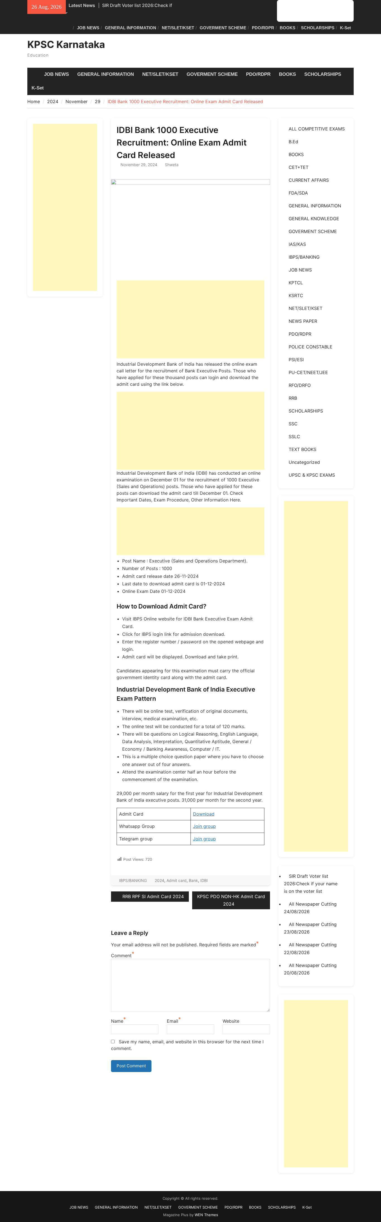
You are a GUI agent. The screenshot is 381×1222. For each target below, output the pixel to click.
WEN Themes (206, 1215)
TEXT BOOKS (302, 449)
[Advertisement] (190, 319)
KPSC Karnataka (66, 44)
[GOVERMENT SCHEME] (311, 11)
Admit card (177, 880)
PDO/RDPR (263, 27)
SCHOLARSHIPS (317, 27)
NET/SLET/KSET (178, 27)
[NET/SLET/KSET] (302, 11)
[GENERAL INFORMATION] (294, 11)
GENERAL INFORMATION (130, 27)
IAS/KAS (297, 244)
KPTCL (296, 282)
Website (231, 1021)
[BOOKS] (327, 11)
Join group (204, 826)
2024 (159, 880)
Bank (193, 880)
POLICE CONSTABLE (310, 347)
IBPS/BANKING (133, 880)
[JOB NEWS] (286, 11)
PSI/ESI (296, 359)
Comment (121, 955)
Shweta (172, 164)
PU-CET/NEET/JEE (308, 372)
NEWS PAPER (303, 321)
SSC (293, 423)
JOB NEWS (88, 27)
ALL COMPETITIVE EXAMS (317, 129)
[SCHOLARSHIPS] (336, 11)
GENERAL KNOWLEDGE (314, 218)
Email (172, 1021)
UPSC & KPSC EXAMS (312, 475)
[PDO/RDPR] (319, 11)
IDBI (204, 880)
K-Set (345, 27)
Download (203, 814)
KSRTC (296, 295)
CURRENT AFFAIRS (309, 180)
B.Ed (293, 141)
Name (117, 1021)
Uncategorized (304, 462)
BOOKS (287, 27)
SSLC (294, 436)
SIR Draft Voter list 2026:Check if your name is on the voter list (310, 883)
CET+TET (298, 167)
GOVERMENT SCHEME (223, 27)
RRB (293, 398)
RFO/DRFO (300, 385)
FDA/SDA (298, 193)
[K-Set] (344, 11)
